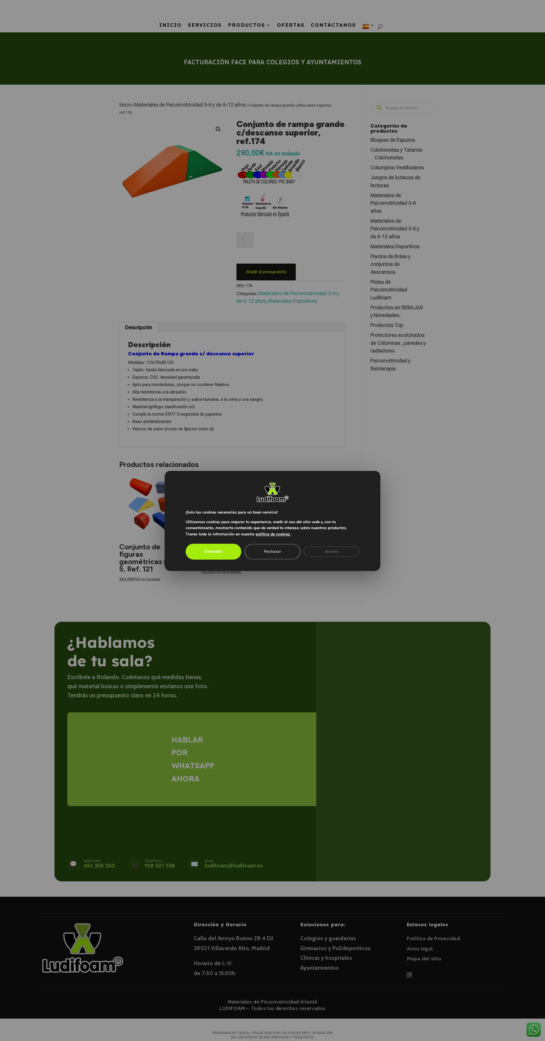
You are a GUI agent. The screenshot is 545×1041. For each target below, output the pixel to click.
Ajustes (331, 551)
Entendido (213, 551)
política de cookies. (273, 534)
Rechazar (272, 551)
